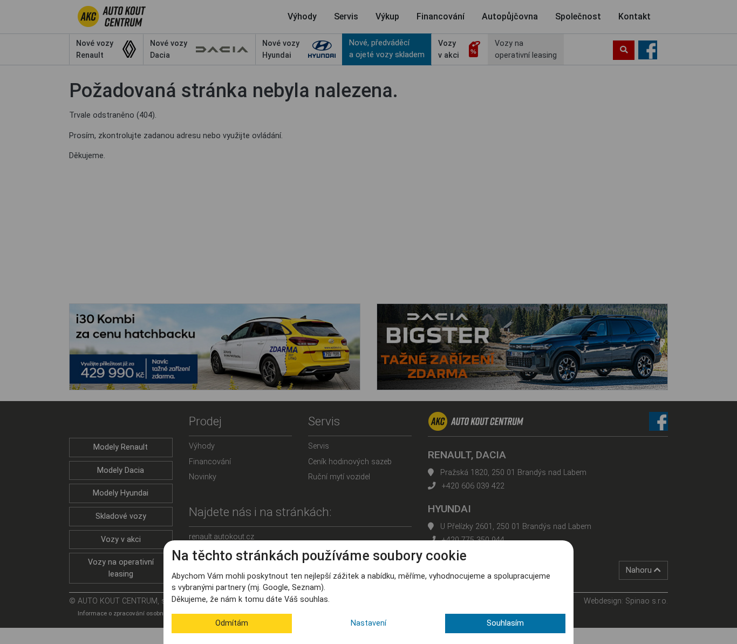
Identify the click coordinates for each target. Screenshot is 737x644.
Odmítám (231, 623)
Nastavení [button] (368, 623)
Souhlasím (505, 623)
